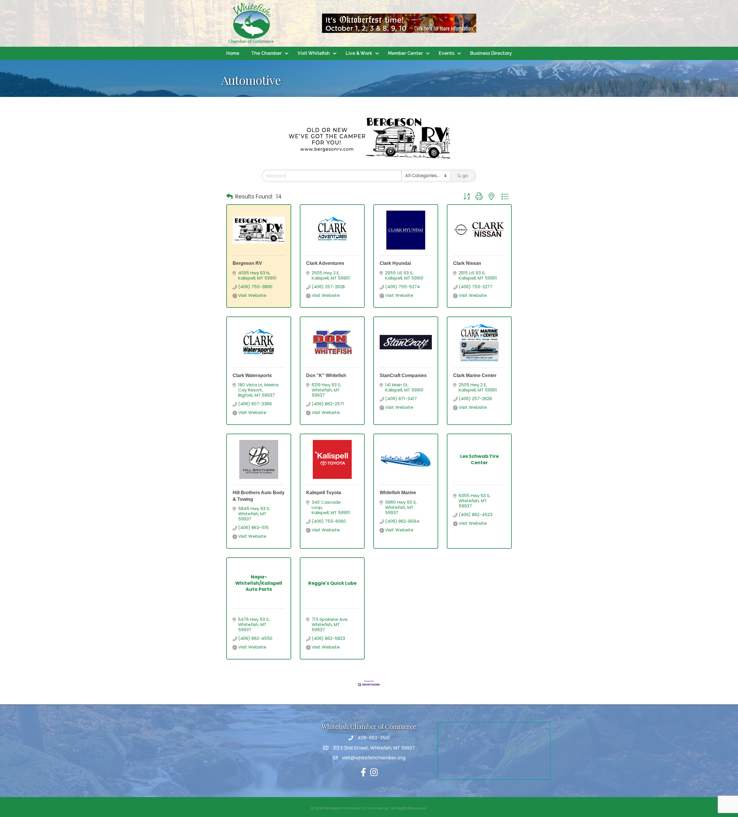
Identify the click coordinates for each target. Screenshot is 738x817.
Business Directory (491, 53)
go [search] (465, 176)
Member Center (405, 53)
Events (446, 53)
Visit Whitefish (314, 53)
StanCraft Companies (403, 375)
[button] (229, 197)
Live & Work (359, 53)
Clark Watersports (252, 375)
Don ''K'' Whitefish (326, 375)
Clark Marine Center (474, 375)
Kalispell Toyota (323, 492)
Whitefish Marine (398, 492)
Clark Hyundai (395, 263)
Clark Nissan (467, 263)
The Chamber (266, 53)
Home (232, 53)
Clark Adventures (325, 263)
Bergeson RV (247, 263)
